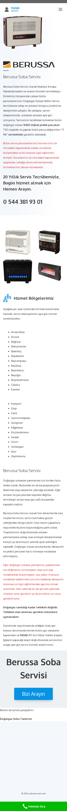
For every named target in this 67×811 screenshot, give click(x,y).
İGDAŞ (24, 635)
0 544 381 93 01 (22, 201)
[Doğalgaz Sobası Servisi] (12, 9)
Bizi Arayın (33, 694)
